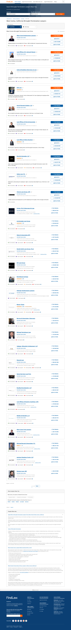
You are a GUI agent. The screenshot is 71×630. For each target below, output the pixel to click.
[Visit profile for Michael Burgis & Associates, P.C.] (11, 446)
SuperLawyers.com (57, 603)
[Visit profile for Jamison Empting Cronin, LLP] (11, 460)
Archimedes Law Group (23, 221)
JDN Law (19, 87)
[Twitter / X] (18, 621)
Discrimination (30, 497)
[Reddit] (24, 621)
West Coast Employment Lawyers (26, 35)
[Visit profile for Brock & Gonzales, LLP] (11, 159)
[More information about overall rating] (23, 141)
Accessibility (29, 601)
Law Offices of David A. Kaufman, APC (27, 402)
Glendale (17, 501)
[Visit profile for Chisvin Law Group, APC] (11, 194)
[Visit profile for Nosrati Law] (11, 362)
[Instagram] (21, 621)
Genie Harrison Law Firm (24, 374)
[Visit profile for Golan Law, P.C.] (11, 176)
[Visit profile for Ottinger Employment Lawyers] (11, 293)
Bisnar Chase (20, 304)
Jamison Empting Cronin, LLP (25, 457)
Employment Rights (12, 497)
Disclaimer (16, 627)
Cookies (20, 627)
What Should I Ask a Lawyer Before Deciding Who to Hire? (20, 547)
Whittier (9, 501)
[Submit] (21, 616)
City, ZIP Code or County (35, 12)
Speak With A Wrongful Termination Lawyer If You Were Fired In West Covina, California (26, 514)
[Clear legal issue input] (29, 14)
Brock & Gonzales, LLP (23, 156)
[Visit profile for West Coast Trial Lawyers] (11, 432)
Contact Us (29, 603)
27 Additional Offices (36, 434)
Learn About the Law (43, 605)
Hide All (12, 507)
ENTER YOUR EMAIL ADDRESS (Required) (13, 613)
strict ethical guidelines (24, 572)
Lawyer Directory (9, 18)
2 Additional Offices (37, 448)
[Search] (63, 2)
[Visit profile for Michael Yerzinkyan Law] (11, 335)
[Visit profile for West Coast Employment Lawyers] (11, 38)
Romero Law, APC (22, 471)
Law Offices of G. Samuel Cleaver (26, 52)
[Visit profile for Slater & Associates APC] (11, 237)
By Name (28, 614)
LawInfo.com (56, 611)
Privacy (11, 627)
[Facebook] (13, 621)
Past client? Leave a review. (21, 37)
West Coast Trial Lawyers (24, 429)
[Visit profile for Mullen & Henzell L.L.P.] (11, 418)
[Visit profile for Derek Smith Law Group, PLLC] (11, 251)
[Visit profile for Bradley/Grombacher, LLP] (11, 390)
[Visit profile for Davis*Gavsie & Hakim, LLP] (11, 108)
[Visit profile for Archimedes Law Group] (11, 223)
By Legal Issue (29, 611)
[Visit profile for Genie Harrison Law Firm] (11, 376)
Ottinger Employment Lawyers (25, 290)
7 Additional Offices (43, 254)
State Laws (41, 607)
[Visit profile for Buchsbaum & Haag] (11, 279)
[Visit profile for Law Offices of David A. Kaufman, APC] (11, 404)
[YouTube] (16, 621)
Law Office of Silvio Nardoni (25, 140)
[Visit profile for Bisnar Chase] (11, 307)
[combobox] (19, 14)
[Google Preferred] (26, 621)
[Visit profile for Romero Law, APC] (11, 474)
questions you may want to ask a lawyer (30, 551)
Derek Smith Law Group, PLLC (25, 249)
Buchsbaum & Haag (22, 276)
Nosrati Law (20, 360)
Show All (8, 507)
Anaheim (13, 501)
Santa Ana (26, 501)
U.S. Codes (41, 611)
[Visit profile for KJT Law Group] (11, 265)
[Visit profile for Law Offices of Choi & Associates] (11, 124)
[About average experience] (32, 45)
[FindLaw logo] (10, 2)
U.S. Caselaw (42, 609)
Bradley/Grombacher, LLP (24, 388)
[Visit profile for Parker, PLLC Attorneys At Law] (11, 211)
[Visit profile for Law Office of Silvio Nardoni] (11, 142)
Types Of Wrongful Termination (14, 528)
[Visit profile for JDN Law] (11, 90)
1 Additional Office (33, 407)
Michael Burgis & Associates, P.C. (26, 443)
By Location (29, 609)
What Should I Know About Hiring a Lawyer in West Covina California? (22, 565)
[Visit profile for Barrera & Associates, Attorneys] (11, 321)
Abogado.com (56, 607)
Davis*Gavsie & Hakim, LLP (24, 105)
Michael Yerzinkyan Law (24, 332)
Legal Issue (9, 12)
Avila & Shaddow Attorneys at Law (27, 70)
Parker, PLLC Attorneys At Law (25, 208)
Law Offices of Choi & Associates (26, 122)
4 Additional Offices (36, 213)
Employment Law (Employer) (21, 497)
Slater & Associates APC (23, 235)
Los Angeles (22, 501)
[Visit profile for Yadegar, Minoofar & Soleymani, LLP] (11, 349)
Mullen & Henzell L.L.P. (23, 415)
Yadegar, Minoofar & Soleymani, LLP (27, 346)
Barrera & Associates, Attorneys (26, 318)
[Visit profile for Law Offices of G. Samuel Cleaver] (11, 54)
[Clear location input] (54, 14)
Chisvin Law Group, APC (23, 192)
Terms (8, 627)
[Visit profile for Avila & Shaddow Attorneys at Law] (11, 72)
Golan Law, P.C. (21, 174)
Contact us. (16, 605)
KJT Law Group (21, 263)
